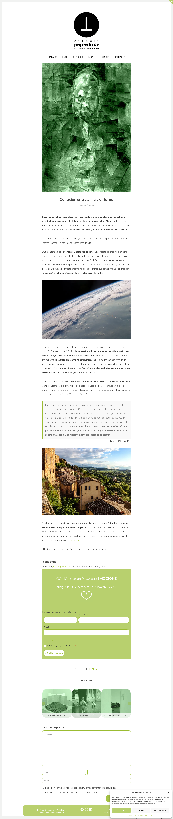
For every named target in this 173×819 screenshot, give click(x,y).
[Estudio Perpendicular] (86, 30)
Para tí (92, 57)
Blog (65, 57)
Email (47, 627)
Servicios (78, 57)
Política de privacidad (146, 815)
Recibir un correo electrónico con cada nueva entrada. (71, 792)
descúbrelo (73, 540)
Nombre (48, 615)
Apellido (83, 615)
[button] (168, 793)
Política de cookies (134, 815)
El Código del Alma (62, 566)
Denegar (141, 810)
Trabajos (52, 57)
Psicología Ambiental (86, 205)
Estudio (105, 57)
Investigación (57, 813)
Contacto (120, 57)
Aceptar (121, 810)
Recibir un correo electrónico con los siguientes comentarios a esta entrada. (81, 787)
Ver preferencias (160, 810)
